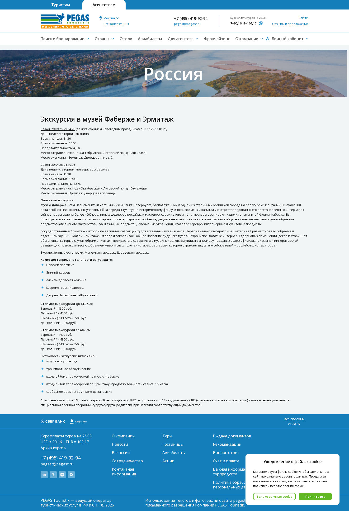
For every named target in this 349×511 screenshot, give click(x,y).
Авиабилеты (150, 38)
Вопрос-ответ (226, 452)
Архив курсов (53, 447)
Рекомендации (227, 444)
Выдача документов (232, 436)
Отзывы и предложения (290, 24)
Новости (120, 444)
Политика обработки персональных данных (234, 485)
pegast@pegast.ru (187, 24)
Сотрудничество (127, 461)
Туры (167, 436)
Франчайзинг (217, 38)
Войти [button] (303, 18)
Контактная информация (124, 472)
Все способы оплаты (294, 421)
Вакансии (121, 452)
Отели (126, 38)
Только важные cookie (274, 496)
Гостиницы (172, 444)
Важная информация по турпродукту (235, 472)
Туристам (60, 4)
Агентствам (104, 4)
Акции (168, 461)
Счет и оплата (226, 461)
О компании (123, 436)
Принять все (315, 496)
